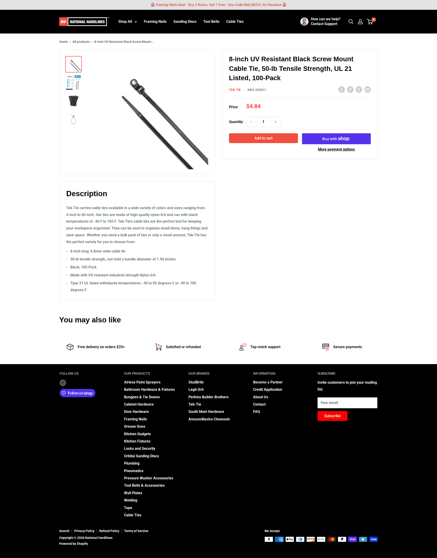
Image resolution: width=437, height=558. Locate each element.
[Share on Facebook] (341, 89)
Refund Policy (109, 531)
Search (64, 531)
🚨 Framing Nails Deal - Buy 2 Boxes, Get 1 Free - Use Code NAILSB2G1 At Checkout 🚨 (219, 5)
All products (81, 42)
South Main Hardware (206, 411)
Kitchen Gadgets (137, 434)
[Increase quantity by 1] (275, 122)
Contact (259, 404)
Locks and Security (139, 448)
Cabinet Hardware (139, 404)
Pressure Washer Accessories (148, 478)
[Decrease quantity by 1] (251, 122)
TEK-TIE (235, 90)
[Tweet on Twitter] (359, 89)
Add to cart (263, 138)
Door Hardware (136, 411)
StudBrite (196, 382)
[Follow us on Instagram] (63, 382)
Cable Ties (235, 21)
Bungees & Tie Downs (142, 397)
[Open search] (350, 21)
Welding (130, 500)
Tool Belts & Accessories (144, 485)
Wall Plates (133, 493)
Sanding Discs (184, 21)
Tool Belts (211, 21)
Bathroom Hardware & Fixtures (149, 389)
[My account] (360, 21)
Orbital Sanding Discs (141, 456)
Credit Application (267, 389)
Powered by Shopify (73, 543)
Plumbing (132, 463)
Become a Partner (268, 382)
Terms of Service (136, 531)
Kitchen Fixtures (137, 441)
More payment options (336, 149)
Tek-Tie (194, 404)
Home (63, 42)
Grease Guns (134, 426)
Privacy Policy (84, 531)
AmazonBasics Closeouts (209, 419)
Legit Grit (195, 389)
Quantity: (236, 122)
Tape (128, 508)
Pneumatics (133, 471)
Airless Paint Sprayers (142, 382)
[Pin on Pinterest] (350, 89)
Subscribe (332, 416)
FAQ (256, 411)
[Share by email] (367, 89)
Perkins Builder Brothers (208, 397)
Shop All (125, 21)
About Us (260, 397)
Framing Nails (155, 21)
